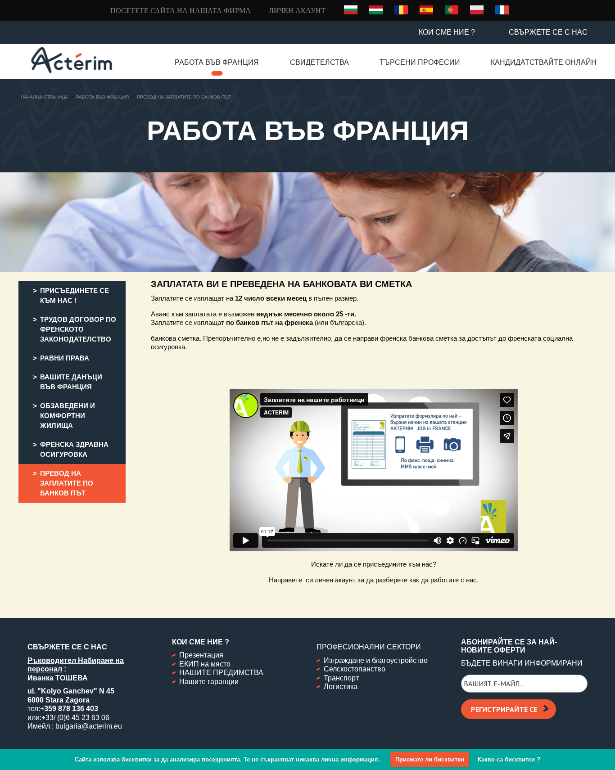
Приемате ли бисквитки (429, 759)
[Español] (426, 9)
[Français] (502, 9)
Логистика (340, 686)
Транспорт (341, 678)
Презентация (201, 655)
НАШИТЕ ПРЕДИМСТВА (221, 672)
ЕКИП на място (205, 664)
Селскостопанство (354, 669)
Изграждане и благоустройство (376, 660)
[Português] (451, 9)
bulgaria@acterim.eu (88, 726)
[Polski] (476, 9)
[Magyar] (376, 9)
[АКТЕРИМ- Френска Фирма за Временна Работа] (71, 60)
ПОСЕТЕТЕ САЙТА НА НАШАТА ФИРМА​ (180, 10)
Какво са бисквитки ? (509, 759)
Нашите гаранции (209, 681)
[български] (351, 10)
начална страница (44, 97)
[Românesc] (401, 9)
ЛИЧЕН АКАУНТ (297, 10)
